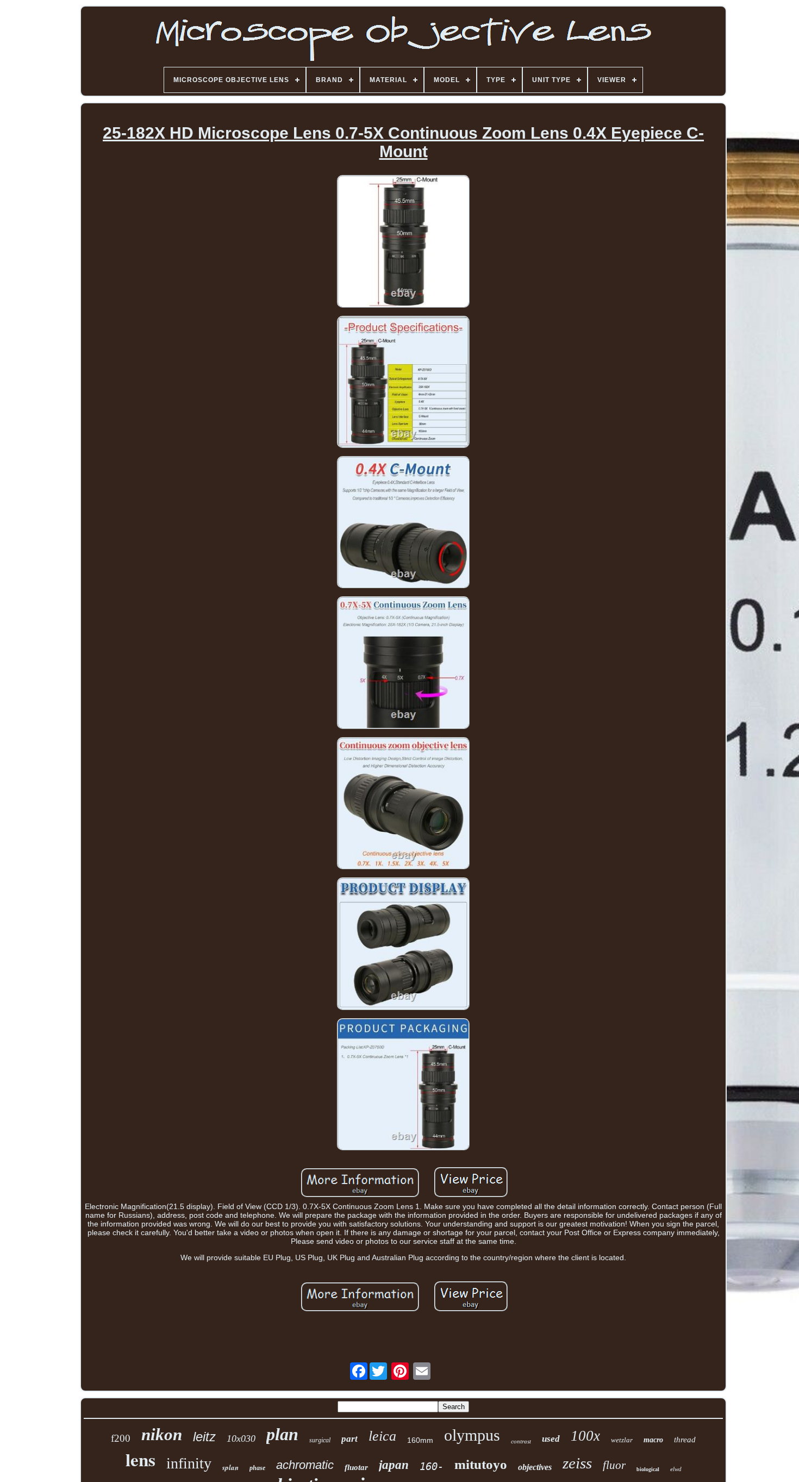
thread (685, 1439)
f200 (120, 1438)
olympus (472, 1435)
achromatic (305, 1465)
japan (394, 1465)
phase (257, 1468)
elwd (676, 1469)
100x (585, 1436)
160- (432, 1466)
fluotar (356, 1467)
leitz (204, 1436)
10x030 (241, 1438)
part (349, 1439)
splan (230, 1467)
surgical (319, 1440)
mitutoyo (480, 1464)
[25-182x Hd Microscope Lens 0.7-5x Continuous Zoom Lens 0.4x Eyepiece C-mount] (403, 242)
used (551, 1439)
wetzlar (622, 1440)
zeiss (577, 1463)
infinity (188, 1463)
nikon (161, 1434)
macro (653, 1440)
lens (140, 1459)
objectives (535, 1467)
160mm (420, 1440)
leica (382, 1436)
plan (282, 1434)
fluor (614, 1465)
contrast (521, 1441)
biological (647, 1469)
